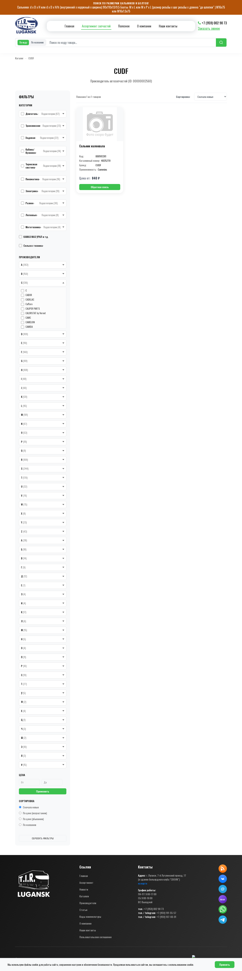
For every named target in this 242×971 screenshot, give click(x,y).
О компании (144, 26)
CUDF (31, 58)
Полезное (124, 26)
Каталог (19, 58)
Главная (69, 26)
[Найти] (221, 42)
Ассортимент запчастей (96, 26)
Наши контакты (168, 26)
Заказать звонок (209, 28)
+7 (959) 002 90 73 (214, 22)
